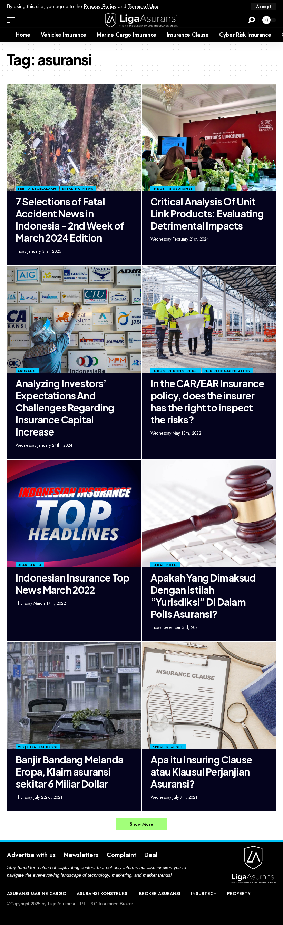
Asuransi (27, 371)
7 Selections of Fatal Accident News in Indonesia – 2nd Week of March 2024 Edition (70, 219)
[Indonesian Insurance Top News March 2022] (74, 513)
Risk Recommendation (227, 371)
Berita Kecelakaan (37, 188)
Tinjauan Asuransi (38, 747)
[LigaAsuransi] (141, 20)
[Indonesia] (5, 35)
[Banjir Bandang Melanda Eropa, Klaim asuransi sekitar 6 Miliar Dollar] (74, 695)
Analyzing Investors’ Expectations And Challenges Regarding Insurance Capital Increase (65, 407)
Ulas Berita (30, 565)
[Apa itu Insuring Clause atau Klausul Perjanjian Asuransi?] (209, 695)
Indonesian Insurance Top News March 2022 (72, 584)
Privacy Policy (100, 6)
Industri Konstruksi (175, 371)
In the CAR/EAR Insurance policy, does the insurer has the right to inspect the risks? (207, 401)
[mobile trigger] (13, 20)
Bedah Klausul (168, 747)
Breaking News (78, 188)
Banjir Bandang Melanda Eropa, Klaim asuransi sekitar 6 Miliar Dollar (69, 771)
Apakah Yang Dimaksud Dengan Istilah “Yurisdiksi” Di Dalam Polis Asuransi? (203, 596)
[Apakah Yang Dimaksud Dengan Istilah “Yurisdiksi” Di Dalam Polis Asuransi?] (209, 513)
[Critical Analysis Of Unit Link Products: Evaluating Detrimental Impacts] (209, 137)
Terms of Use (143, 6)
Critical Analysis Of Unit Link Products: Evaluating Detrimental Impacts (207, 213)
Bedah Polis (165, 565)
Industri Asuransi (172, 188)
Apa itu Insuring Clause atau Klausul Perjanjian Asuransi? (201, 771)
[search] (251, 20)
